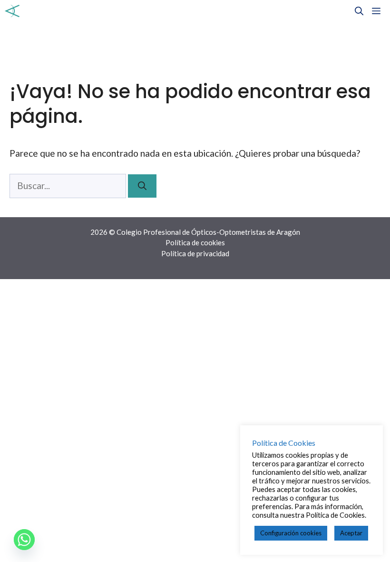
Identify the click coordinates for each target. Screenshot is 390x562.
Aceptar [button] (351, 533)
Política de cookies (195, 242)
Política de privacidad (195, 253)
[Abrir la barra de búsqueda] (359, 11)
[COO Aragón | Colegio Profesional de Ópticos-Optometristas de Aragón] (12, 11)
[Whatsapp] (24, 539)
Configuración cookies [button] (291, 533)
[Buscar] (142, 186)
